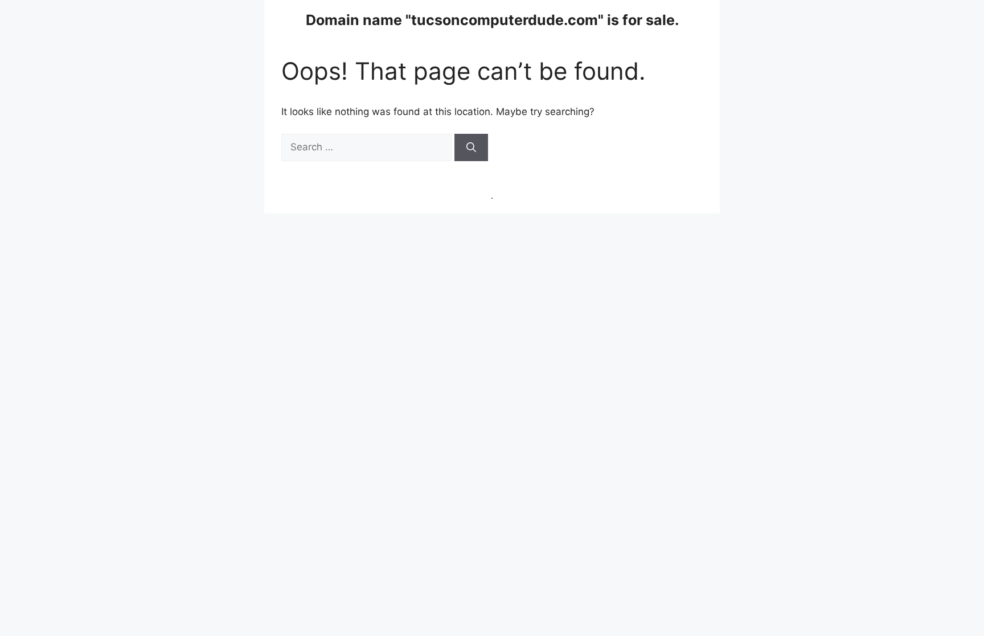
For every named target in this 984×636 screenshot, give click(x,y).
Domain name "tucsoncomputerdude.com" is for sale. (492, 19)
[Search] (471, 147)
